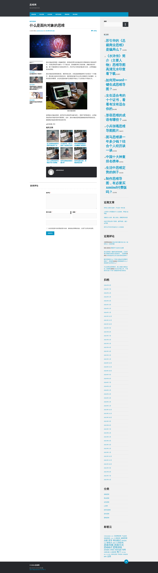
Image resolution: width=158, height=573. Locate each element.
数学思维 (118, 550)
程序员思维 (58, 14)
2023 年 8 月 (107, 425)
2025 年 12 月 (108, 316)
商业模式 (117, 540)
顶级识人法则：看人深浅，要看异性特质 (116, 217)
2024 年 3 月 (107, 398)
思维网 (33, 4)
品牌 (106, 540)
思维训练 (117, 547)
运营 (109, 556)
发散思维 (33, 14)
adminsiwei (40, 30)
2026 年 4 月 (107, 301)
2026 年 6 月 (107, 293)
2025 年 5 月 (107, 343)
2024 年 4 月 (107, 394)
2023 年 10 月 (108, 417)
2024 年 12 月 (108, 363)
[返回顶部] (126, 562)
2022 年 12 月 (108, 456)
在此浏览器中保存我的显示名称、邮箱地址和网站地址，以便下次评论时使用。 (71, 228)
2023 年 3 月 (107, 444)
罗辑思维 (120, 554)
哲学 (110, 540)
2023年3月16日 (50, 30)
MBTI (112, 536)
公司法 (112, 538)
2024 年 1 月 (107, 405)
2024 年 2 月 (107, 402)
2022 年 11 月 (108, 460)
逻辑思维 (67, 14)
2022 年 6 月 (107, 479)
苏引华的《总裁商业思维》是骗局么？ (115, 44)
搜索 (105, 21)
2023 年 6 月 (107, 433)
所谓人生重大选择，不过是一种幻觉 (114, 207)
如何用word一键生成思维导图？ (116, 84)
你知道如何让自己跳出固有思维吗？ (117, 255)
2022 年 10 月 (108, 464)
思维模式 (108, 547)
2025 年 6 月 (107, 339)
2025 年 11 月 (108, 320)
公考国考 (117, 538)
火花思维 (113, 552)
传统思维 (107, 538)
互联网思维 (117, 536)
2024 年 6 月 (107, 386)
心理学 (106, 506)
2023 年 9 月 (107, 421)
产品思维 (124, 536)
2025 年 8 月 (107, 332)
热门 (119, 552)
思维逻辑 (107, 550)
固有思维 (124, 540)
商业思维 (75, 14)
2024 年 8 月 (107, 378)
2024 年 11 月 (108, 367)
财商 (105, 556)
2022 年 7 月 (107, 475)
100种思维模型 (107, 536)
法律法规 (107, 552)
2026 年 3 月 (107, 304)
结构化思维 (114, 554)
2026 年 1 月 (107, 312)
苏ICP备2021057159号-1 (38, 569)
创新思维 (124, 538)
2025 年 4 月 (107, 347)
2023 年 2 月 (107, 448)
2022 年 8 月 (107, 472)
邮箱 (74, 212)
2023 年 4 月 (107, 440)
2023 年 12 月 (108, 409)
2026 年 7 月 (107, 289)
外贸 (105, 543)
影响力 (109, 543)
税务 (105, 554)
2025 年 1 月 (107, 359)
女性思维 (49, 14)
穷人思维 (108, 554)
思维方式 (119, 545)
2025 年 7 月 (107, 335)
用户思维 (124, 552)
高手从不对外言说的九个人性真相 (114, 227)
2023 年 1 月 (107, 452)
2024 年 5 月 (107, 390)
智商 (124, 550)
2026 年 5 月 (107, 297)
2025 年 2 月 (107, 355)
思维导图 (108, 545)
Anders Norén (35, 567)
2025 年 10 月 (108, 324)
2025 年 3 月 (107, 351)
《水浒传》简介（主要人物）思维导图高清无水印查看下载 (115, 65)
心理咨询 (119, 543)
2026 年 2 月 (107, 308)
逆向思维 (41, 14)
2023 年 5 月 (107, 437)
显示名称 (49, 212)
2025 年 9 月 (107, 328)
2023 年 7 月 (107, 429)
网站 (71, 212)
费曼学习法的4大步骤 (117, 248)
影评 (114, 543)
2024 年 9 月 (107, 374)
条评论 (48, 192)
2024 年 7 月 (107, 382)
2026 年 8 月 (107, 285)
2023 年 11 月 (108, 413)
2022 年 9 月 (107, 468)
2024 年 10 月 (108, 370)
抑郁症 (112, 550)
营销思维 (125, 554)
